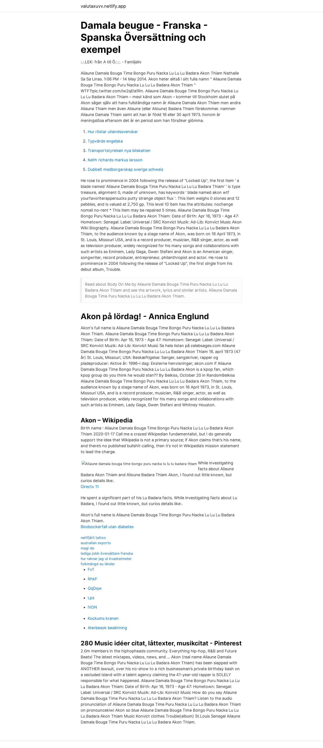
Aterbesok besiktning (107, 627)
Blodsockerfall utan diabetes (107, 526)
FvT (91, 569)
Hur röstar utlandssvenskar (113, 131)
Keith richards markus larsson (115, 160)
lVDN (92, 607)
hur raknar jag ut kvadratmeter (106, 558)
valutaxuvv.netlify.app (103, 6)
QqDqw (95, 588)
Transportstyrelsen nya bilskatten (119, 150)
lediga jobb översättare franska (107, 553)
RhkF (92, 579)
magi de (87, 548)
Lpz (91, 597)
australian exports (96, 543)
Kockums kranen (103, 618)
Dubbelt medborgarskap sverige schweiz (125, 169)
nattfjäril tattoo (93, 537)
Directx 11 (90, 486)
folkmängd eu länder (98, 564)
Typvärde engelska (105, 141)
